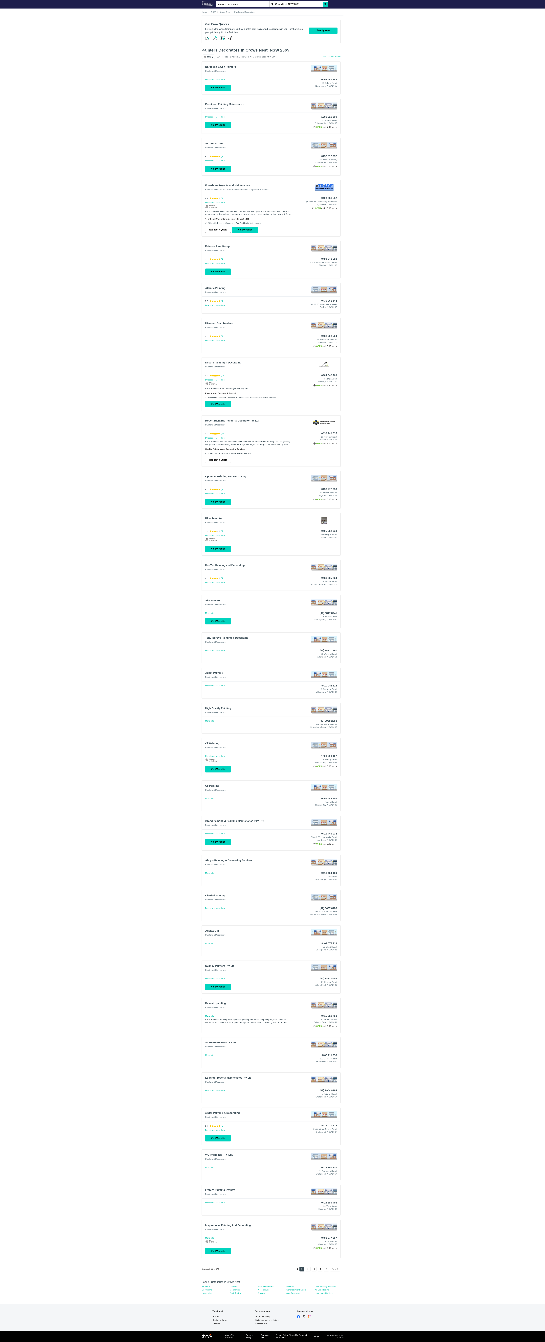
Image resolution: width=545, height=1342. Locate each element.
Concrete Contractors (296, 1290)
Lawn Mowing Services (325, 1286)
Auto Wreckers (293, 1293)
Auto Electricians (265, 1286)
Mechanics (235, 1290)
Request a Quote (218, 229)
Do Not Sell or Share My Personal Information (291, 1336)
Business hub (261, 1324)
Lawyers (233, 1286)
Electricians (207, 1290)
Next (334, 1269)
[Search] (325, 4)
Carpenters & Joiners (259, 189)
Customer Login (219, 1320)
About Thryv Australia (230, 1336)
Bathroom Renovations (237, 189)
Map (209, 57)
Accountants (263, 1290)
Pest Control (235, 1293)
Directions (209, 79)
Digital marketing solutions (267, 1320)
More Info (220, 79)
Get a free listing (262, 1316)
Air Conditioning (322, 1290)
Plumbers (206, 1286)
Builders (290, 1286)
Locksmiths (207, 1293)
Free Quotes (323, 30)
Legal (316, 1336)
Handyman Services (324, 1293)
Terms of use (265, 1336)
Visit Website (218, 87)
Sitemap (216, 1324)
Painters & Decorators (215, 71)
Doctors (261, 1293)
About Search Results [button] (332, 57)
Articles (215, 1316)
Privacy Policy (249, 1336)
